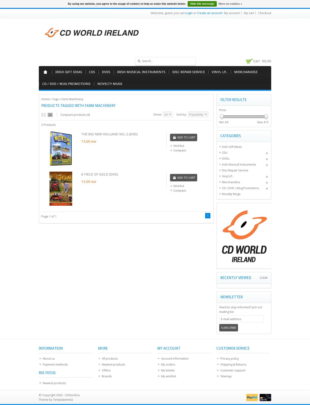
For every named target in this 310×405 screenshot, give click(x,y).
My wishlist (168, 376)
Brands (107, 376)
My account (232, 13)
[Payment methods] (258, 400)
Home (45, 72)
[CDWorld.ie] (92, 33)
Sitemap (226, 376)
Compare (179, 150)
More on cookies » (230, 3)
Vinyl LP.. (219, 72)
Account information (175, 358)
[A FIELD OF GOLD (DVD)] (61, 204)
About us (49, 358)
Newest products (54, 383)
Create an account (209, 13)
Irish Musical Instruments (141, 72)
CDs (92, 72)
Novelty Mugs (109, 84)
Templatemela (63, 400)
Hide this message (202, 3)
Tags (55, 99)
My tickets (168, 370)
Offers (106, 370)
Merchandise (246, 72)
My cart (249, 13)
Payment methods (55, 364)
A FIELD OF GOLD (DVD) (99, 174)
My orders (168, 364)
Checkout (264, 13)
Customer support (232, 370)
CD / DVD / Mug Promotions (66, 84)
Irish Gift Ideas (68, 72)
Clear (264, 277)
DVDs (106, 72)
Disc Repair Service (188, 72)
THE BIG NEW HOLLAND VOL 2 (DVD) (109, 134)
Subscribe (228, 328)
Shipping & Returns (233, 364)
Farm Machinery (73, 99)
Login (189, 13)
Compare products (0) (75, 115)
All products (110, 358)
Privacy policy (229, 358)
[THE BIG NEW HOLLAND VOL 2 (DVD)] (61, 164)
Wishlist (178, 146)
